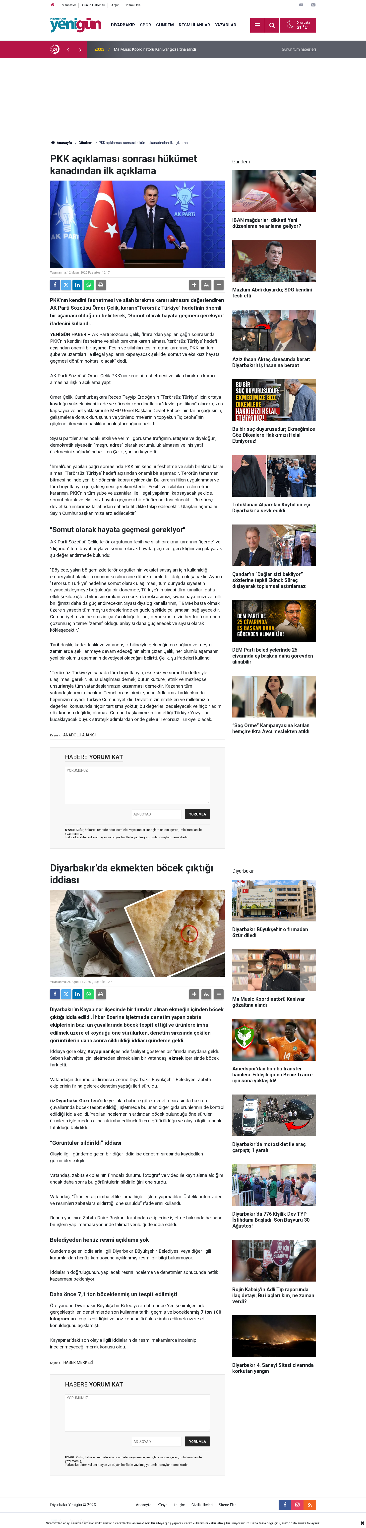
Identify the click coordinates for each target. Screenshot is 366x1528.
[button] (194, 285)
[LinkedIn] (77, 285)
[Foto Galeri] (313, 4)
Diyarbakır (123, 24)
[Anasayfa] (53, 5)
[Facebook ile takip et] (285, 1505)
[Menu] (257, 25)
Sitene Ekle (132, 5)
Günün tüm (299, 49)
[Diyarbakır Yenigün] (75, 24)
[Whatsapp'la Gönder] (89, 285)
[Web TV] (301, 4)
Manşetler (69, 5)
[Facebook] (55, 285)
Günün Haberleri (93, 5)
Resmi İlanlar (194, 24)
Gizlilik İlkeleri (202, 1505)
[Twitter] (66, 285)
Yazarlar (225, 24)
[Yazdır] (101, 285)
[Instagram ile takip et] (297, 1505)
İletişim (179, 1505)
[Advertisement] (183, 95)
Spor (145, 24)
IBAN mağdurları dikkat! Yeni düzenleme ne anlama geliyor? (165, 49)
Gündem (165, 24)
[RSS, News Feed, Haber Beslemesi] (310, 1505)
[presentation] (68, 49)
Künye (163, 1505)
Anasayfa (64, 143)
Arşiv (115, 5)
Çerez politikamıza (292, 1523)
